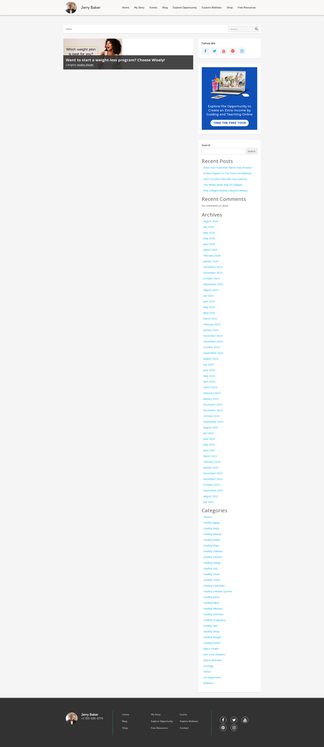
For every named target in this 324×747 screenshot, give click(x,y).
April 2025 (209, 312)
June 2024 (209, 370)
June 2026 (209, 232)
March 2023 (210, 456)
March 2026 (210, 249)
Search (206, 145)
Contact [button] (184, 728)
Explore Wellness (212, 7)
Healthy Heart (211, 574)
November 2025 (213, 272)
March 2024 (210, 387)
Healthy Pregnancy (214, 620)
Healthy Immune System (217, 591)
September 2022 (213, 490)
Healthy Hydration (214, 585)
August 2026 (210, 221)
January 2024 (211, 398)
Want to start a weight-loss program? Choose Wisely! (115, 59)
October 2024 (211, 347)
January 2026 (211, 261)
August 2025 (210, 290)
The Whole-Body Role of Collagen (222, 184)
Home (125, 7)
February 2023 (212, 461)
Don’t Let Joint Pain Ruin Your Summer (225, 179)
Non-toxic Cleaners (214, 654)
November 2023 (213, 410)
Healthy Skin (210, 625)
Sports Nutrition (212, 660)
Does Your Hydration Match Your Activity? (227, 167)
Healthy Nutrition (213, 614)
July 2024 (208, 364)
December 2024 (212, 335)
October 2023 (211, 416)
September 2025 (213, 284)
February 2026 (212, 255)
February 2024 (212, 393)
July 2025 (208, 295)
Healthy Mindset (213, 608)
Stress (207, 671)
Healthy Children (212, 551)
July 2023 (208, 433)
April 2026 (209, 244)
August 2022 (210, 496)
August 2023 (210, 427)
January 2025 (211, 330)
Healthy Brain (211, 545)
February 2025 (212, 324)
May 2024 (209, 375)
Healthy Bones (212, 539)
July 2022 (208, 502)
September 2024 (213, 353)
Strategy (208, 665)
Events (153, 7)
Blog (165, 7)
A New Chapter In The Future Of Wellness (227, 173)
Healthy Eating (211, 562)
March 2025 (210, 318)
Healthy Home (211, 580)
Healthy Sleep (211, 631)
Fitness (207, 517)
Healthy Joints (211, 597)
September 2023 (213, 421)
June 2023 (209, 438)
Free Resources (247, 7)
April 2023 (209, 450)
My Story (139, 7)
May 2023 (209, 444)
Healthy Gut (210, 568)
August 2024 (210, 358)
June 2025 (209, 301)
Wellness (208, 683)
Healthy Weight (85, 64)
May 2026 (209, 238)
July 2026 (208, 226)
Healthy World (211, 643)
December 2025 (212, 267)
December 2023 (212, 404)
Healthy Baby (211, 528)
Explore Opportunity (185, 7)
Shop (230, 7)
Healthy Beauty (212, 534)
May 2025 (209, 307)
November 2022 (213, 479)
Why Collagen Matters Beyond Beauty (225, 190)
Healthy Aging (211, 522)
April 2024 (209, 381)
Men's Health (211, 648)
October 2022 (211, 484)
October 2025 (211, 278)
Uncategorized (212, 677)
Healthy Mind (211, 602)
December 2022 (212, 473)
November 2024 (213, 341)
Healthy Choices (212, 557)
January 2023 (211, 467)
